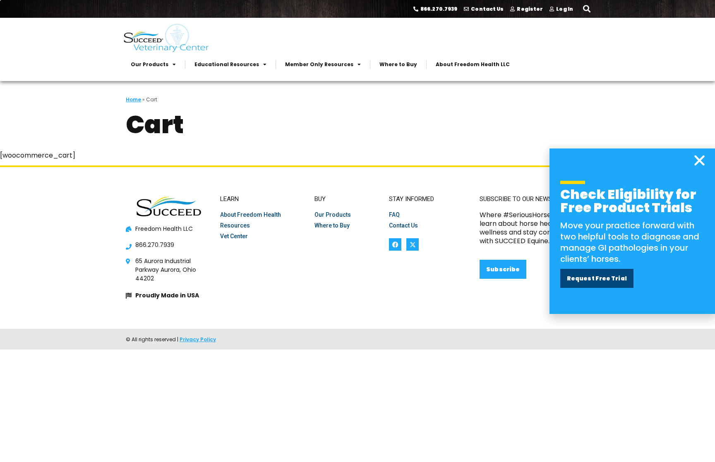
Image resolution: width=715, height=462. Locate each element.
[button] (586, 8)
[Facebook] (395, 244)
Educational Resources (226, 64)
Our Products (149, 64)
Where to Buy (398, 64)
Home (133, 99)
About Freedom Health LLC (473, 64)
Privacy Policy (198, 339)
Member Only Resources (319, 64)
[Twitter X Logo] (412, 244)
